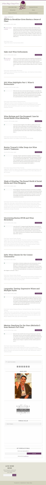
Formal (13, 348)
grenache (38, 312)
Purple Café (36, 206)
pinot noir (20, 105)
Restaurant (10, 350)
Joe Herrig (6, 206)
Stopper (8, 279)
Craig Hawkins (20, 104)
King (11, 242)
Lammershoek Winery (12, 105)
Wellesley (11, 245)
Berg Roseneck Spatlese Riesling (28, 169)
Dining (10, 41)
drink (10, 348)
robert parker (28, 244)
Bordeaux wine (21, 103)
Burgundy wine (32, 103)
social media (22, 138)
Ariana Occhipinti (14, 103)
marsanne (22, 315)
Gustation (28, 204)
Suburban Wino (26, 207)
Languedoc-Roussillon (9, 315)
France (27, 312)
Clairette (22, 312)
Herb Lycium (20, 241)
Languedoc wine (36, 313)
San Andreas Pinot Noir (18, 350)
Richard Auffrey (38, 72)
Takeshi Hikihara (10, 73)
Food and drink (16, 42)
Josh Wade (11, 206)
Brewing (15, 72)
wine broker (23, 245)
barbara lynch (27, 276)
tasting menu (33, 350)
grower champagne (29, 348)
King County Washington (27, 206)
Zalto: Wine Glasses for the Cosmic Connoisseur (18, 256)
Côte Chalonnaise (13, 104)
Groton (11, 241)
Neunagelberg (36, 278)
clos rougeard (16, 138)
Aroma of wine (17, 276)
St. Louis (27, 105)
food (36, 104)
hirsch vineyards (38, 348)
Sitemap (31, 482)
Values (18, 167)
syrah (16, 316)
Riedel (5, 279)
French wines (33, 312)
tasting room (32, 207)
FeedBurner (26, 456)
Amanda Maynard (19, 203)
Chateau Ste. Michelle (8, 204)
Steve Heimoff (19, 207)
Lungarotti (26, 170)
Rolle (13, 316)
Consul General (20, 72)
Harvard (15, 241)
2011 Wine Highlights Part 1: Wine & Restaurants (19, 83)
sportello (26, 350)
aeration (12, 276)
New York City (33, 242)
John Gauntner (31, 72)
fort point (18, 348)
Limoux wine (17, 315)
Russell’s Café (7, 207)
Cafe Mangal (18, 240)
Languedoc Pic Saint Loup (27, 313)
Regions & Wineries (18, 309)
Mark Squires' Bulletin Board (18, 242)
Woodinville (16, 209)
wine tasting (38, 207)
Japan (26, 72)
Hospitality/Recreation (36, 204)
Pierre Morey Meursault (34, 170)
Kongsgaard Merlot (19, 170)
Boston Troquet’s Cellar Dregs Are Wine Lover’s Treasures (20, 148)
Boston (11, 42)
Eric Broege (16, 204)
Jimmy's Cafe (7, 242)
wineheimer (6, 209)
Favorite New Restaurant (29, 104)
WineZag (23, 5)
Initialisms (36, 241)
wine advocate (16, 245)
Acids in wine (13, 312)
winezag (11, 107)
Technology (13, 279)
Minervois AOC (37, 315)
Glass (9, 241)
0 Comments (38, 24)
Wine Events (19, 70)
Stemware (33, 244)
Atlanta (25, 203)
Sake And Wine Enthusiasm (16, 52)
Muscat (5, 316)
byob (37, 103)
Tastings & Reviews (21, 101)
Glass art (19, 278)
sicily (24, 105)
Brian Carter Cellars (35, 203)
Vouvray (27, 138)
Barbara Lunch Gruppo (15, 347)
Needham (27, 242)
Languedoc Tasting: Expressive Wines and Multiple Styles (22, 289)
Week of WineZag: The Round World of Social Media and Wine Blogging (23, 182)
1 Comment (38, 259)
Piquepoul (9, 316)
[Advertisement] (23, 435)
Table (29, 350)
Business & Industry (13, 136)
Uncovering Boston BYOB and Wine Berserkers (19, 219)
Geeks (15, 70)
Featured (11, 70)
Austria (22, 276)
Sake (5, 73)
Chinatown (24, 240)
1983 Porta (12, 169)
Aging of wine (18, 169)
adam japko (12, 203)
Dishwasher (6, 348)
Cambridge (6, 104)
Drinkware (29, 240)
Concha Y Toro (11, 170)
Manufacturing (29, 278)
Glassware (23, 278)
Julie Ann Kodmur (18, 206)
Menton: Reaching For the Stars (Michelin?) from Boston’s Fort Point (22, 326)
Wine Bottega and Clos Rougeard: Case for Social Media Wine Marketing (21, 117)
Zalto (23, 279)
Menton (5, 350)
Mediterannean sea (29, 315)
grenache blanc (7, 313)
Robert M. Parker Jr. (20, 244)
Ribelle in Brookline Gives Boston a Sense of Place (22, 20)
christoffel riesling (34, 347)
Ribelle (22, 42)
